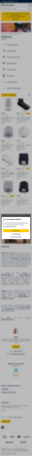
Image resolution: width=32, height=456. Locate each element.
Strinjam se (16, 231)
